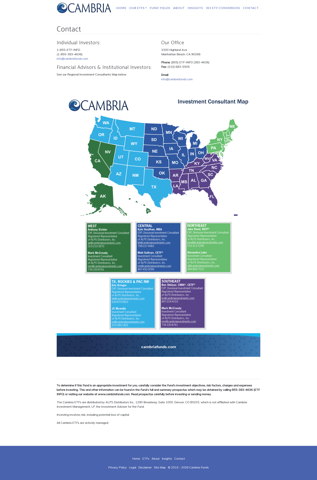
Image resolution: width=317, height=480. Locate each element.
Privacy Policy (117, 467)
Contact (251, 8)
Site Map (160, 467)
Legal (132, 467)
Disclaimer (145, 467)
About (179, 8)
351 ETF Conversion (223, 8)
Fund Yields (160, 8)
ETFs (145, 458)
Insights (195, 8)
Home (121, 8)
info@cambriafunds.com (72, 58)
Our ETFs (137, 8)
